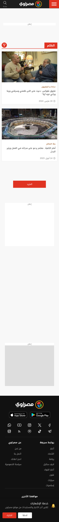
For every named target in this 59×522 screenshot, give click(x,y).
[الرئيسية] (30, 4)
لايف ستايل (48, 464)
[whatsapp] (9, 425)
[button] (54, 4)
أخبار (52, 449)
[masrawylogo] (29, 405)
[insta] (29, 425)
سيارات (51, 480)
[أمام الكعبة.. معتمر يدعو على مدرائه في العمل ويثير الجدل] (29, 124)
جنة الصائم (51, 144)
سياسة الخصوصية (13, 464)
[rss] (19, 431)
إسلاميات (50, 485)
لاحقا (25, 515)
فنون (51, 475)
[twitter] (39, 425)
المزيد (29, 184)
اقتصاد (51, 454)
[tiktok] (39, 431)
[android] (40, 415)
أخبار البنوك (49, 470)
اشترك (9, 515)
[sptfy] (29, 431)
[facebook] (49, 425)
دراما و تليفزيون (48, 86)
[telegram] (49, 431)
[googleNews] (9, 431)
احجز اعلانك (16, 459)
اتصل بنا (17, 454)
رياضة (51, 459)
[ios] (18, 415)
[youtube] (19, 425)
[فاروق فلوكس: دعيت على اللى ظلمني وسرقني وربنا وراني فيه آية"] (29, 66)
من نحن (18, 449)
